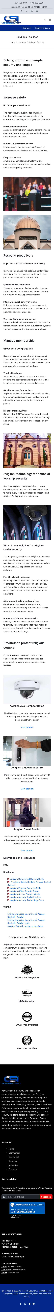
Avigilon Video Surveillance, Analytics (25, 926)
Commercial (14, 1153)
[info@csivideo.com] (36, 11)
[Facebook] (21, 11)
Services (13, 1161)
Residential (14, 1157)
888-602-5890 (36, 3)
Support (27, 28)
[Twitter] (26, 11)
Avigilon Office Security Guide (24, 891)
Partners (13, 1169)
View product (27, 727)
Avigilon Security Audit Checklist (25, 897)
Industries (22, 42)
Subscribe (46, 1197)
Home (12, 42)
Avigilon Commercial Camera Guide (27, 879)
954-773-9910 (21, 3)
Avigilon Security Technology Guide (27, 900)
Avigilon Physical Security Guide (25, 888)
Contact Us (13, 1272)
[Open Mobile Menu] (50, 20)
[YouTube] (31, 11)
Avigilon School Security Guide (25, 894)
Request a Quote (42, 28)
